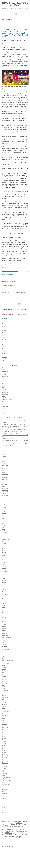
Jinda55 (3, 561)
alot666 (3, 529)
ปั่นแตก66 (4, 401)
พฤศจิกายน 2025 (5, 470)
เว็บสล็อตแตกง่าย (5, 837)
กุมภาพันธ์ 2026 (5, 465)
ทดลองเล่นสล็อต (5, 704)
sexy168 (3, 642)
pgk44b (3, 605)
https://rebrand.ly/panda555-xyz (10, 271)
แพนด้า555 (24, 292)
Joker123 (3, 564)
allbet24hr (4, 525)
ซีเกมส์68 (4, 695)
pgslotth (3, 616)
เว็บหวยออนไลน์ (5, 406)
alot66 (3, 527)
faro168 (3, 546)
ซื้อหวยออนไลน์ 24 (6, 697)
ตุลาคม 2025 (4, 472)
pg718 (3, 598)
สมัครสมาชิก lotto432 (6, 727)
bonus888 (4, 536)
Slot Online (4, 653)
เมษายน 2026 (4, 461)
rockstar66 (4, 628)
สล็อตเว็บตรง (4, 319)
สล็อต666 (4, 738)
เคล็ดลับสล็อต (18, 836)
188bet (3, 511)
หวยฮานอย (4, 768)
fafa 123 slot (4, 545)
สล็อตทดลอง (4, 339)
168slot (3, 509)
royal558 (3, 630)
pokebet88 (4, 617)
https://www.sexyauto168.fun (8, 335)
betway (3, 534)
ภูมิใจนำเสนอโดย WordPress (7, 846)
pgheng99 (4, 601)
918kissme (4, 523)
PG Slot (3, 592)
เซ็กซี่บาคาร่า (4, 773)
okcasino (4, 585)
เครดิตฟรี (4, 772)
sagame (3, 631)
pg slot (3, 351)
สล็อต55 (3, 734)
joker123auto (4, 566)
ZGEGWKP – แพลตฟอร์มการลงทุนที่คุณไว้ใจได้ (15, 4)
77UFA (3, 518)
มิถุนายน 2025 (5, 479)
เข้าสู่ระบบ (4, 807)
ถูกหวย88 (4, 702)
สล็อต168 (4, 731)
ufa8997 (3, 670)
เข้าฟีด (3, 809)
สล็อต (3, 729)
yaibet (3, 685)
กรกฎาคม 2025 (5, 477)
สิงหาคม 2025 (4, 475)
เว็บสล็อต (3, 786)
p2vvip (3, 587)
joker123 (3, 316)
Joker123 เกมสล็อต (9, 824)
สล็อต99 (3, 747)
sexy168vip (4, 644)
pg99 (3, 387)
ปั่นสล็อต (3, 713)
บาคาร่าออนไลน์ (5, 382)
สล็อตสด (3, 754)
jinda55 (9, 823)
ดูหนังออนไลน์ (5, 371)
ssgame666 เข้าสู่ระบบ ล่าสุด (7, 660)
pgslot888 (4, 348)
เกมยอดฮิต (12, 836)
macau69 (4, 580)
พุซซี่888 (3, 378)
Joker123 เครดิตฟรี (20, 824)
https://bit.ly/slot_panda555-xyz (9, 267)
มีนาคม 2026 (4, 463)
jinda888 (3, 562)
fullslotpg (4, 389)
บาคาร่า (3, 708)
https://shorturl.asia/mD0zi (8, 281)
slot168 (3, 655)
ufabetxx (4, 676)
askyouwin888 (5, 532)
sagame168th (5, 635)
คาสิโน (3, 688)
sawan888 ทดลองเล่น (6, 637)
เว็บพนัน (3, 782)
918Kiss (3, 520)
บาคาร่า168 (4, 709)
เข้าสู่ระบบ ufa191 (5, 770)
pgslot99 (3, 612)
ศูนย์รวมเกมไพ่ (5, 725)
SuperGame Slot (5, 663)
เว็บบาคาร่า (4, 403)
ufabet (3, 674)
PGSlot (3, 607)
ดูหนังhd (3, 396)
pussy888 (4, 334)
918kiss (3, 367)
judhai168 (4, 328)
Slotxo (3, 656)
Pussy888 (4, 623)
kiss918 (3, 350)
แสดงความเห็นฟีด (5, 811)
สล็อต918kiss (4, 745)
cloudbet (4, 543)
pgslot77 (3, 610)
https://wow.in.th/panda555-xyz (9, 274)
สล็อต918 (4, 743)
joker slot (4, 358)
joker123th (4, 568)
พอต (3, 720)
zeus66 (3, 686)
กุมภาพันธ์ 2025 (5, 486)
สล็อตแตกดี (4, 764)
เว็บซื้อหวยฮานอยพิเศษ (6, 780)
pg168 (3, 596)
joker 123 (4, 374)
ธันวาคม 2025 (5, 468)
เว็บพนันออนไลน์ (5, 784)
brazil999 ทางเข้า (5, 538)
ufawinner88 (4, 683)
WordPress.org (5, 812)
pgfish (3, 600)
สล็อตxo (3, 337)
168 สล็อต (4, 507)
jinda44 (3, 325)
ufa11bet (4, 669)
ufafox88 (4, 679)
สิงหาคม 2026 (4, 454)
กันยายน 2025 (5, 474)
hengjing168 (4, 555)
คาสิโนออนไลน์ (5, 690)
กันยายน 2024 (5, 495)
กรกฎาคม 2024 (5, 499)
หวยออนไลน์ (4, 408)
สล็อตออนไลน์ (5, 756)
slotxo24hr (4, 658)
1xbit (3, 516)
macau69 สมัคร (5, 582)
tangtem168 (4, 665)
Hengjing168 (4, 318)
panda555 (22, 47)
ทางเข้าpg (4, 706)
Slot (2, 651)
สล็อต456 (4, 733)
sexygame (4, 647)
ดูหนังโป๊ (3, 341)
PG (2, 591)
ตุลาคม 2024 (4, 493)
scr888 (3, 640)
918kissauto (4, 522)
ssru (3, 662)
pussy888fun (4, 624)
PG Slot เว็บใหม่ (5, 594)
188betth (4, 353)
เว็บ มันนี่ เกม (4, 775)
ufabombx (4, 678)
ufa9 (3, 672)
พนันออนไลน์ (4, 718)
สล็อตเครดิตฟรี (5, 757)
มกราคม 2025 (5, 488)
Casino (3, 541)
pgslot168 (4, 608)
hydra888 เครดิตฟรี (6, 559)
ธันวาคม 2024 (5, 490)
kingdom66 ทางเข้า (6, 571)
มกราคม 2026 (5, 467)
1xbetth (3, 343)
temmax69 (4, 667)
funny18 (3, 550)
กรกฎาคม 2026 (5, 456)
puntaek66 (4, 621)
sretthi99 (18, 827)
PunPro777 (16, 826)
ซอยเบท (3, 694)
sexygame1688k (5, 649)
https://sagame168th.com (7, 373)
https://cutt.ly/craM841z (7, 278)
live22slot (4, 390)
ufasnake (4, 681)
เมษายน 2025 (4, 483)
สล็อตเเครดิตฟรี (5, 763)
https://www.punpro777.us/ (8, 405)
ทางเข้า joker (4, 357)
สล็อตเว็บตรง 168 (5, 761)
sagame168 (4, 633)
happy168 (4, 553)
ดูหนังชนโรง (4, 397)
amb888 (3, 530)
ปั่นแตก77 (4, 717)
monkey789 (4, 584)
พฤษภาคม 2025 (5, 481)
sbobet (3, 639)
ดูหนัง (3, 699)
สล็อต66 (3, 736)
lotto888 (3, 578)
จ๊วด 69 (3, 692)
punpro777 (4, 619)
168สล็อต (4, 821)
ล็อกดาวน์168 (4, 724)
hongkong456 (5, 557)
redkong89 (4, 626)
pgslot (3, 332)
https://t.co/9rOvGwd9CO (10, 285)
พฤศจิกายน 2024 (5, 491)
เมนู (15, 13)
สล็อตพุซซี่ (4, 752)
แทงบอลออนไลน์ (5, 789)
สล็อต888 (4, 330)
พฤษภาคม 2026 (5, 460)
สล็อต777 (4, 740)
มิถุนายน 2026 (5, 458)
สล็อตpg (3, 748)
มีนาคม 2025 (4, 484)
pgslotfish (4, 614)
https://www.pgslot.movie (7, 399)
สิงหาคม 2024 (4, 497)
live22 (3, 575)
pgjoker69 (4, 603)
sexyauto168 (4, 646)
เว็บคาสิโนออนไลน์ (6, 777)
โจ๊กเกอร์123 (4, 360)
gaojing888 (4, 552)
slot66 (3, 323)
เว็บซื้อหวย (4, 779)
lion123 (3, 573)
